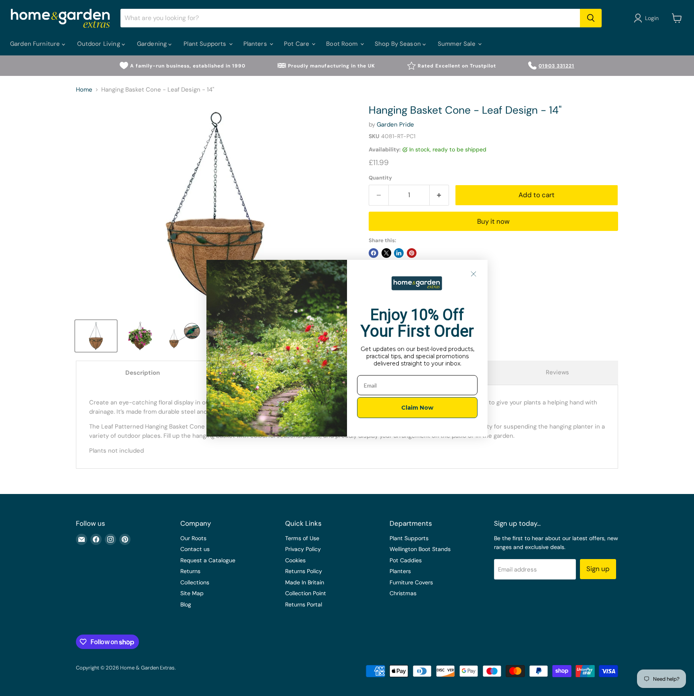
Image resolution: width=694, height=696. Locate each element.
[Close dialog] (473, 274)
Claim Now (417, 407)
